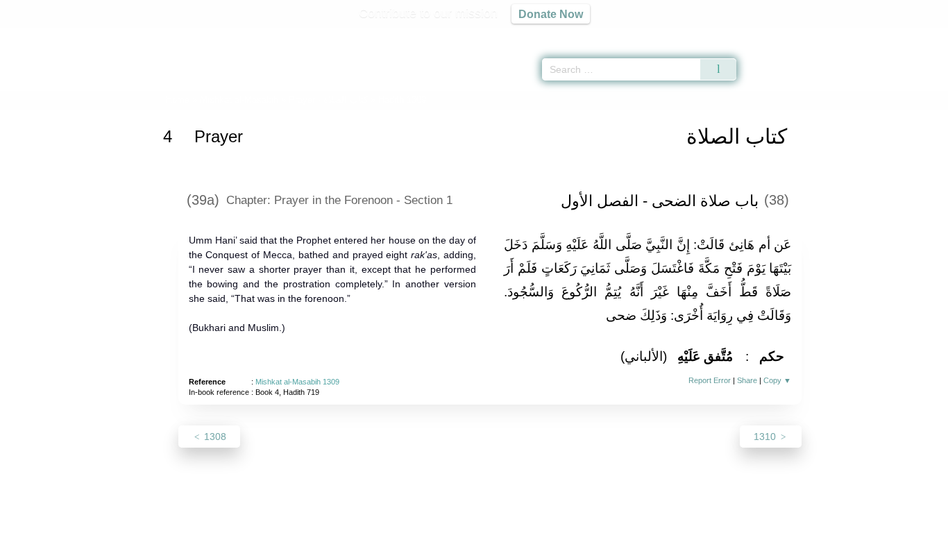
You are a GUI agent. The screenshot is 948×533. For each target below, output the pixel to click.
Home (177, 99)
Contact (519, 520)
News (364, 520)
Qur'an (775, 35)
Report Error (709, 380)
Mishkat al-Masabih (239, 99)
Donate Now (550, 14)
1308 (213, 436)
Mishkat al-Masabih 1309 (297, 382)
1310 (766, 436)
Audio (914, 35)
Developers (462, 520)
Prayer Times (866, 35)
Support (406, 520)
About (327, 520)
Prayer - (328, 99)
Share (747, 380)
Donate (564, 520)
